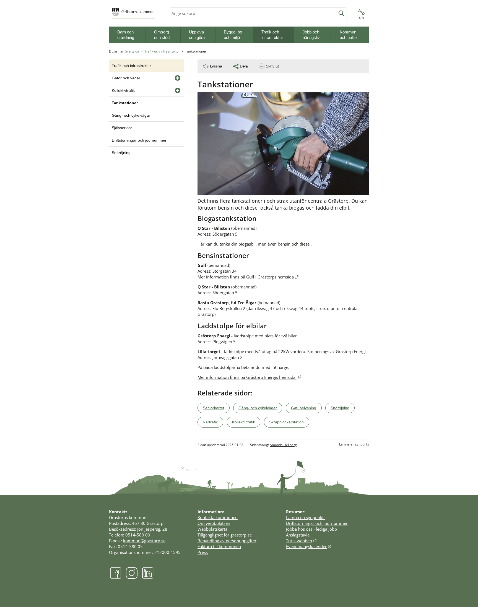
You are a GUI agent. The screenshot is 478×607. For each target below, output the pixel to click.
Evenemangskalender (308, 546)
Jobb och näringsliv (311, 35)
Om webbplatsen (214, 523)
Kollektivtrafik (123, 90)
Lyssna (216, 66)
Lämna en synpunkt (354, 444)
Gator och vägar (126, 78)
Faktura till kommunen (219, 546)
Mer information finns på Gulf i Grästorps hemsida (248, 277)
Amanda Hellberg (283, 444)
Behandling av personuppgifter (227, 540)
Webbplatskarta (212, 529)
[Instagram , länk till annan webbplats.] (131, 577)
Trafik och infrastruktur (272, 35)
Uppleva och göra (197, 35)
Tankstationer (125, 103)
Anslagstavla (298, 535)
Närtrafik (210, 422)
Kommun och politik (349, 35)
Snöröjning (121, 152)
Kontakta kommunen (218, 517)
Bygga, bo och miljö (233, 35)
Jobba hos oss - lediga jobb (311, 529)
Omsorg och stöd (162, 35)
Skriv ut (272, 66)
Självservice (122, 128)
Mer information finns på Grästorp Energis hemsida (249, 377)
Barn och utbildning (125, 35)
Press (203, 552)
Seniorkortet (213, 408)
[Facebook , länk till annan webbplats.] (115, 577)
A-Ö (361, 18)
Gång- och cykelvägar (131, 115)
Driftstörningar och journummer (139, 140)
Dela (244, 66)
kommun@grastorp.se (144, 540)
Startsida (132, 51)
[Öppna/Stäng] (178, 78)
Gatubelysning (303, 408)
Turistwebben (301, 540)
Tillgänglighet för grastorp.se (225, 535)
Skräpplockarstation (286, 422)
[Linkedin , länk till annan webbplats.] (147, 577)
